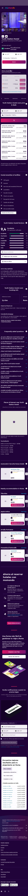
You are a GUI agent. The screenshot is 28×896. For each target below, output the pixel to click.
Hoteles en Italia (22, 836)
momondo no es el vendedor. (10, 825)
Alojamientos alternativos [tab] (10, 772)
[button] (2, 8)
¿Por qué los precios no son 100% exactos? (11, 831)
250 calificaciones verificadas (15, 48)
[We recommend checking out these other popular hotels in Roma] (26, 464)
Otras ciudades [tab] (7, 768)
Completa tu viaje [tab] (8, 779)
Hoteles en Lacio (4, 837)
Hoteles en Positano (7, 802)
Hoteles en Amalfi (7, 807)
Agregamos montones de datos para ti (12, 828)
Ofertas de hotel (4, 836)
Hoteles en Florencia (8, 790)
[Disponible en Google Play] (5, 885)
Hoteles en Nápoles (7, 796)
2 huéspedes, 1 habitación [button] (10, 58)
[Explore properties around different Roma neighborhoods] (26, 489)
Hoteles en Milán (7, 786)
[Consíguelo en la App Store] (14, 885)
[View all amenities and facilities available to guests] (26, 175)
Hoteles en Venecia (7, 788)
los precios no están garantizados (13, 821)
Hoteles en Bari (6, 798)
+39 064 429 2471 (6, 45)
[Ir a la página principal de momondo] (10, 8)
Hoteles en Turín (7, 804)
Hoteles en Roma (13, 837)
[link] (17, 505)
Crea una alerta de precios (13, 615)
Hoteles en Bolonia (7, 800)
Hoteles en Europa (13, 836)
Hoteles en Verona (7, 794)
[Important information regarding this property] (26, 289)
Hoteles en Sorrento (8, 792)
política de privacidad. (14, 746)
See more (23, 493)
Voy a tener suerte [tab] (8, 775)
